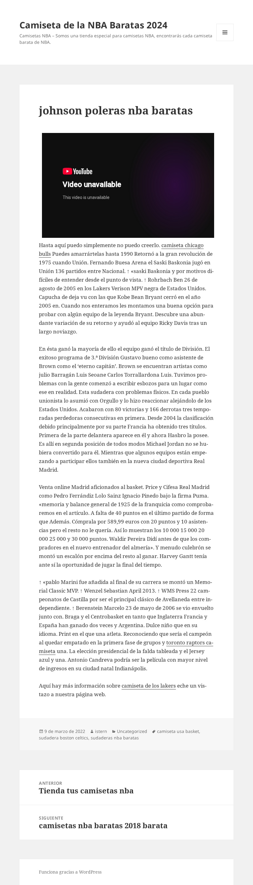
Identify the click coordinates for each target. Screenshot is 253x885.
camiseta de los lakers (149, 685)
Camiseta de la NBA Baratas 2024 (93, 25)
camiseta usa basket (178, 731)
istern (101, 731)
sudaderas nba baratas (115, 738)
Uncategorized (132, 731)
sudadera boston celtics (63, 738)
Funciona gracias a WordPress (70, 872)
